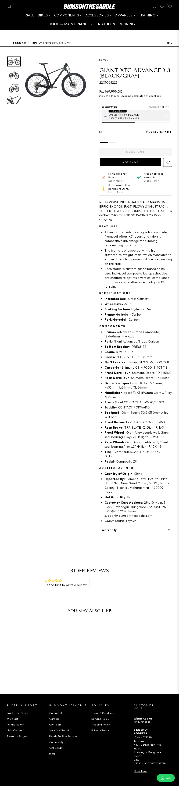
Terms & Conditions (103, 713)
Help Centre (14, 730)
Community (56, 742)
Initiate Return (15, 724)
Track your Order (17, 713)
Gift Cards (55, 747)
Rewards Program (18, 736)
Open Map (140, 771)
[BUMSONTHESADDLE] (89, 6)
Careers (54, 718)
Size (135, 131)
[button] (130, 162)
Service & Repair (59, 730)
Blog (52, 753)
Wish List (12, 718)
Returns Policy (100, 718)
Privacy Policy (100, 730)
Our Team (55, 724)
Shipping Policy (100, 724)
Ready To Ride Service (63, 736)
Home (103, 59)
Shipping (126, 95)
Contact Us (56, 713)
